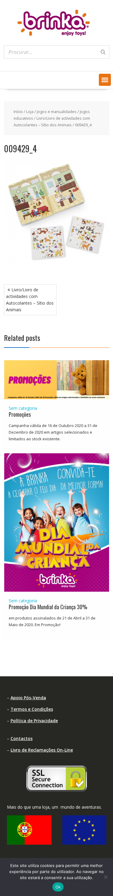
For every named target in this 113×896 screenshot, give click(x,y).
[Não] (105, 877)
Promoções (20, 414)
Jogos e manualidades (57, 111)
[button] (105, 80)
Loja (29, 111)
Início (18, 111)
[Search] (103, 52)
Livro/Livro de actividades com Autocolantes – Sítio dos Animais (30, 299)
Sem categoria (23, 408)
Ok (58, 887)
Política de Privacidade (34, 720)
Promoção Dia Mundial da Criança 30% (48, 607)
